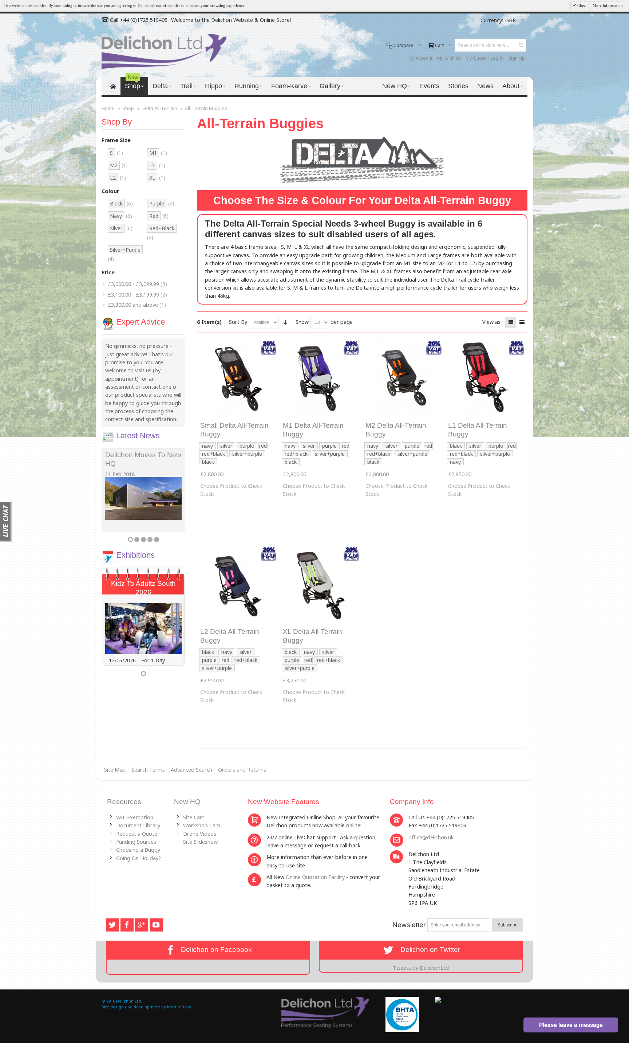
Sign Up (517, 58)
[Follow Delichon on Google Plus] (142, 924)
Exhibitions (135, 555)
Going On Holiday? (138, 858)
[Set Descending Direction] (285, 322)
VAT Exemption (134, 817)
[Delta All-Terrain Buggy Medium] (321, 378)
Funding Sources (136, 841)
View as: (492, 321)
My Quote (476, 58)
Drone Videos (199, 833)
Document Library (138, 825)
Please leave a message (571, 1025)
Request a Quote (136, 833)
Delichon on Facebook (214, 949)
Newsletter (409, 925)
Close (581, 5)
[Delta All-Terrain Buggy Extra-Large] (321, 584)
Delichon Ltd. (129, 1001)
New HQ (187, 801)
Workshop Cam (201, 825)
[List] (522, 322)
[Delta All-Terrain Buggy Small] (238, 378)
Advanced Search (191, 769)
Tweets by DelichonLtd (421, 967)
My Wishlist (449, 58)
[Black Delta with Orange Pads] (403, 378)
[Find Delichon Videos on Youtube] (156, 924)
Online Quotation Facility (315, 877)
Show (302, 321)
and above (137, 304)
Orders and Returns (242, 769)
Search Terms (148, 769)
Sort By (238, 321)
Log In (497, 58)
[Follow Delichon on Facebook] (127, 924)
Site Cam (194, 817)
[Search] (521, 45)
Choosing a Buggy (138, 849)
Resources (124, 801)
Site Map (115, 769)
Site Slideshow (200, 841)
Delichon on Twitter (427, 949)
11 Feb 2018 (120, 474)
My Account (420, 58)
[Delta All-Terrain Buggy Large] (486, 378)
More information (608, 5)
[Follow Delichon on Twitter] (113, 924)
